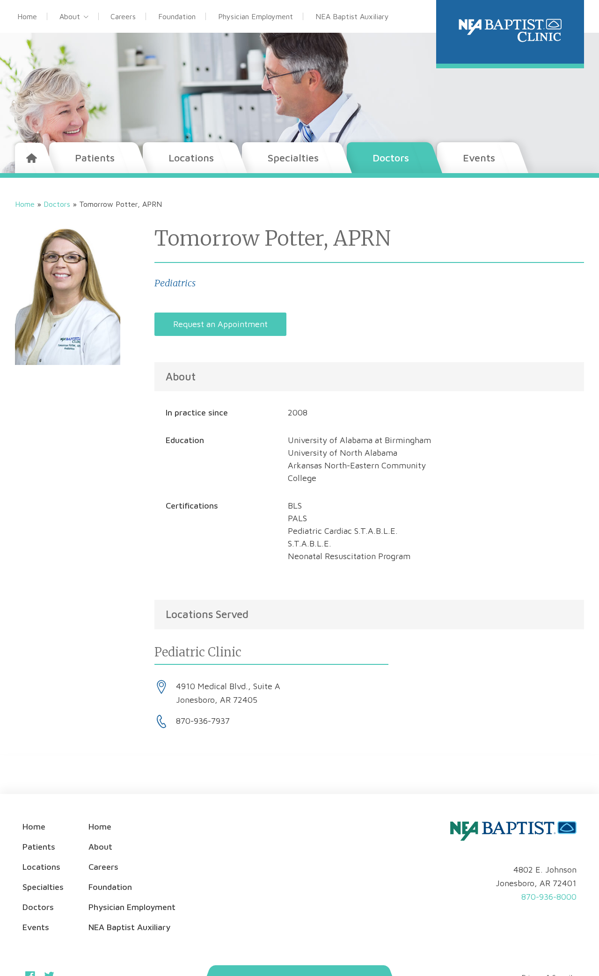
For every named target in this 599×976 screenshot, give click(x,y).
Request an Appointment (220, 324)
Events (479, 158)
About (69, 16)
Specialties (293, 158)
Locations (191, 158)
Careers (123, 16)
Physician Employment (255, 16)
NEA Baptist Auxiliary (352, 16)
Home (27, 16)
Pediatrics (175, 283)
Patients (95, 158)
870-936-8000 (549, 897)
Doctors (391, 158)
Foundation (177, 16)
